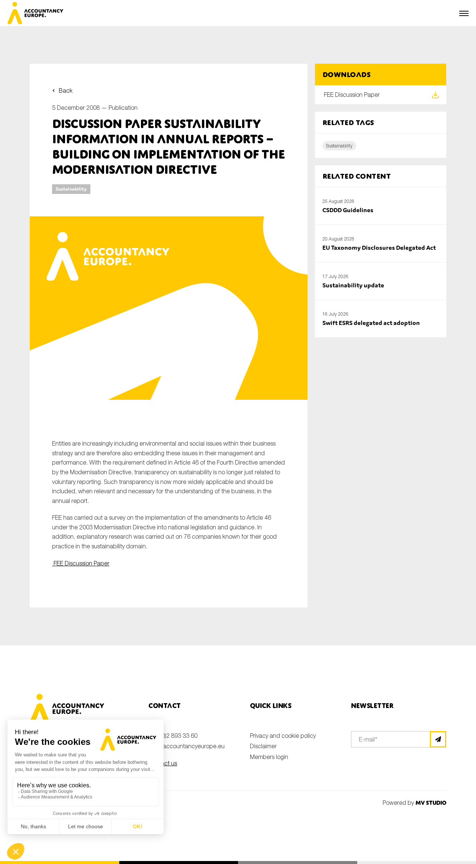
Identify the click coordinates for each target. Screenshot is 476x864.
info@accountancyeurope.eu (186, 746)
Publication (123, 107)
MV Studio (430, 802)
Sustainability (71, 189)
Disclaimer (263, 746)
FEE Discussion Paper (80, 563)
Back (66, 90)
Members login (269, 756)
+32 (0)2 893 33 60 (172, 735)
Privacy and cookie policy (283, 735)
